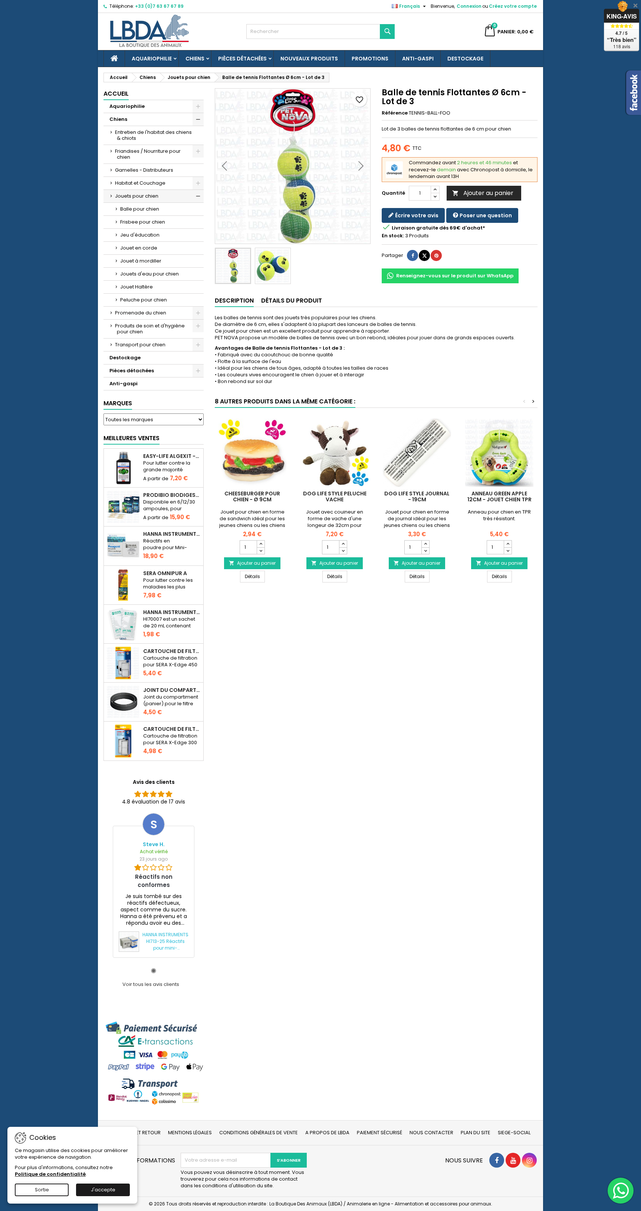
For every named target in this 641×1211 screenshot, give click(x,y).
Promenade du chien (140, 312)
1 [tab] (153, 970)
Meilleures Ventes (131, 438)
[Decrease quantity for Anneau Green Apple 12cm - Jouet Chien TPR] (508, 550)
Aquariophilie (152, 58)
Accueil (116, 93)
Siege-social (514, 1132)
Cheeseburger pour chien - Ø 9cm (252, 496)
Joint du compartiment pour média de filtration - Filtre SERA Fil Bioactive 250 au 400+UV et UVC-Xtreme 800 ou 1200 (171, 690)
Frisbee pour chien (142, 221)
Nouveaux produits (309, 58)
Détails (255, 576)
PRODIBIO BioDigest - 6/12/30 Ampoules (171, 495)
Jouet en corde (138, 247)
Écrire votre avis (416, 215)
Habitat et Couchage (140, 183)
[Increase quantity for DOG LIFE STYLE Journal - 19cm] (425, 544)
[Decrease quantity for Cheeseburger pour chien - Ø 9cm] (260, 550)
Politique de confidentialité (50, 1174)
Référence (395, 113)
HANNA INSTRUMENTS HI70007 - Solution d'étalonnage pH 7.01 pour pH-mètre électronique (171, 612)
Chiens (194, 58)
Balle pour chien (139, 208)
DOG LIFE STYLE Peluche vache (334, 496)
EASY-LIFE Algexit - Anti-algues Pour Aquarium (171, 456)
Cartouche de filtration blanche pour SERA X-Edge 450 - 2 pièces (171, 651)
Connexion (469, 6)
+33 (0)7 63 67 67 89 (159, 6)
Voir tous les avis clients (150, 984)
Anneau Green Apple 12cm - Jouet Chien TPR (499, 496)
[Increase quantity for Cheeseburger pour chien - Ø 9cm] (260, 544)
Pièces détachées (242, 58)
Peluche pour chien (143, 299)
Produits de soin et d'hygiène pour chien (150, 328)
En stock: (393, 235)
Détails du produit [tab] (291, 300)
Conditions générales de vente (258, 1132)
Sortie (42, 1189)
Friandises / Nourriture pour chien (148, 154)
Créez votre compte (513, 6)
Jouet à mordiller (140, 260)
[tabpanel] (153, 885)
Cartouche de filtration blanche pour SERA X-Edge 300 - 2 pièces (171, 729)
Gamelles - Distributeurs (144, 170)
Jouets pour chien (136, 195)
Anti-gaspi (418, 58)
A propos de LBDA (327, 1132)
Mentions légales (190, 1132)
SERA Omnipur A (165, 573)
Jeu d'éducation (140, 234)
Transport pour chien (140, 344)
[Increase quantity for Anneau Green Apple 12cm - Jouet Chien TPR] (508, 544)
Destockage (465, 58)
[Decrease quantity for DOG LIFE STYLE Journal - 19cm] (425, 550)
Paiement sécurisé (379, 1132)
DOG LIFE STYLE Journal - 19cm (417, 496)
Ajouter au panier (482, 193)
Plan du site (475, 1132)
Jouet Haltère (136, 286)
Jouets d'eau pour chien (149, 273)
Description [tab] (234, 300)
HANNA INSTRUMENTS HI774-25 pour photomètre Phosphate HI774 (171, 534)
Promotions (370, 58)
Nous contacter (431, 1132)
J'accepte (103, 1189)
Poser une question (485, 215)
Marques (117, 403)
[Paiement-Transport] (153, 1062)
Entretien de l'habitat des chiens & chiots (153, 135)
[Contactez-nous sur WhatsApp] (621, 1191)
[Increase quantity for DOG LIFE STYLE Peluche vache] (343, 544)
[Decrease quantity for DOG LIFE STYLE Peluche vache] (343, 550)
